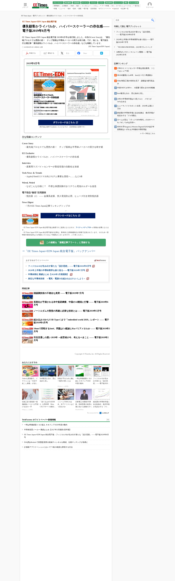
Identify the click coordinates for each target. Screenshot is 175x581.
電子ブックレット (39, 15)
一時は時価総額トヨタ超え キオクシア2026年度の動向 (45, 425)
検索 (153, 20)
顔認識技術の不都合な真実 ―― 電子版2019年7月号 (59, 293)
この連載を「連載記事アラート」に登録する (68, 242)
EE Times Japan (26, 15)
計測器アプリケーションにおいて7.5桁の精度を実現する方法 (48, 447)
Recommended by (93, 413)
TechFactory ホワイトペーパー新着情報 (39, 420)
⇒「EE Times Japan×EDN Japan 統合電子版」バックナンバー (58, 251)
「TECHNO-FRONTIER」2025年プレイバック (134, 47)
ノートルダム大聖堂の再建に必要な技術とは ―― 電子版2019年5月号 (67, 311)
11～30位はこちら (148, 133)
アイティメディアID (83, 227)
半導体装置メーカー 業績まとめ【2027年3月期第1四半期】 (47, 430)
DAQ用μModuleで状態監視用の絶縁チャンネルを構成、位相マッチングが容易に (56, 442)
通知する (51, 53)
